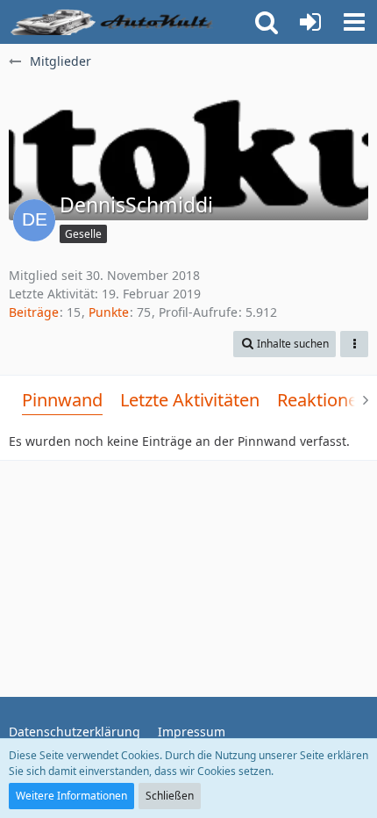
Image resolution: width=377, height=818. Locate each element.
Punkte (109, 312)
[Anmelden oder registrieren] (310, 21)
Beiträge (34, 312)
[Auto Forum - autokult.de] (114, 21)
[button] (354, 21)
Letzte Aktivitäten (190, 400)
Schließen (170, 795)
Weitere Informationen (71, 795)
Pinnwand (62, 400)
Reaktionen (322, 400)
